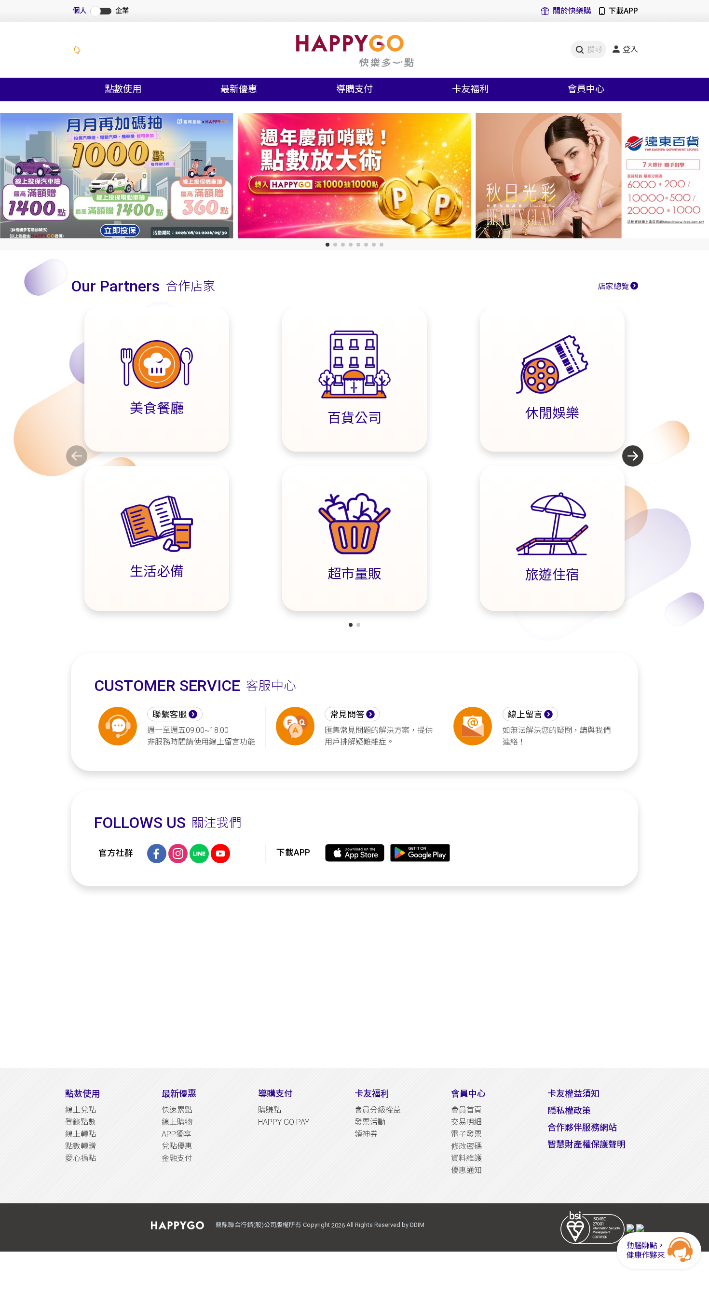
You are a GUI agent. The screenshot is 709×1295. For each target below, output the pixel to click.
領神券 (366, 1134)
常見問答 (347, 714)
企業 (122, 11)
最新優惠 (179, 1093)
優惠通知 (466, 1170)
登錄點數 (80, 1122)
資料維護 (466, 1158)
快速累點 (177, 1110)
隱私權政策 (569, 1110)
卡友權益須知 (573, 1093)
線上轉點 (80, 1134)
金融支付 (177, 1158)
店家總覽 (613, 286)
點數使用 (82, 1093)
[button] (327, 245)
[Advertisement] (354, 977)
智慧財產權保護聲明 (586, 1144)
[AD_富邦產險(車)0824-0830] (116, 178)
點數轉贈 (80, 1146)
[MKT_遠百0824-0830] (592, 178)
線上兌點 (80, 1110)
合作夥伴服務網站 (582, 1127)
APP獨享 (176, 1134)
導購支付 (275, 1093)
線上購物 (177, 1122)
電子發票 (466, 1134)
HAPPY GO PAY (283, 1122)
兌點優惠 (177, 1146)
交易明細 (466, 1122)
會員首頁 (466, 1110)
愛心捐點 (80, 1158)
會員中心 (468, 1093)
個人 (79, 11)
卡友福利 (371, 1093)
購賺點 (269, 1110)
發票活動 (369, 1122)
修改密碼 (466, 1146)
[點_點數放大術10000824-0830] (354, 178)
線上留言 (525, 714)
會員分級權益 (377, 1110)
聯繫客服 (169, 714)
